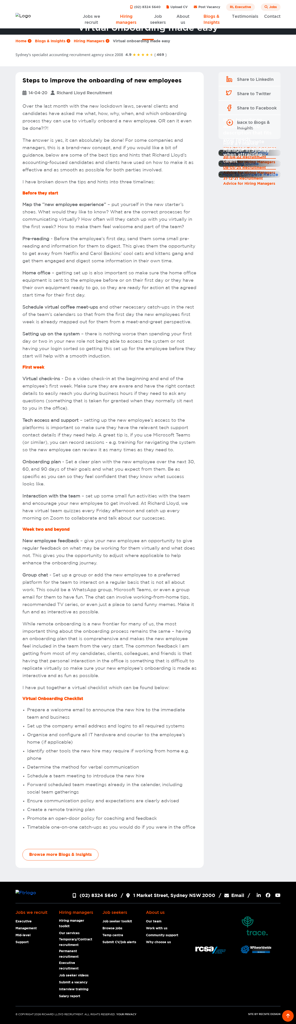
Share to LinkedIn (255, 80)
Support (22, 942)
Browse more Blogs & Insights (60, 855)
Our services (69, 933)
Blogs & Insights (51, 41)
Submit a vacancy (73, 982)
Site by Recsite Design (264, 1014)
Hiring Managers (90, 41)
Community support (162, 935)
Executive (23, 921)
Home (21, 41)
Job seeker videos (74, 975)
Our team (153, 921)
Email (237, 895)
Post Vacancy (208, 7)
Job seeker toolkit (117, 921)
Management (26, 928)
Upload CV (179, 7)
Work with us (156, 928)
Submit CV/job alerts (119, 942)
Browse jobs (112, 928)
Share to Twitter (254, 94)
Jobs (272, 7)
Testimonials (245, 16)
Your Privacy (126, 1014)
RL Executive (240, 7)
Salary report (69, 996)
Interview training (73, 989)
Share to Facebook (257, 108)
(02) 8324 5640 (146, 7)
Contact (272, 16)
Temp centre (112, 935)
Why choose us (158, 942)
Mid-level (23, 935)
